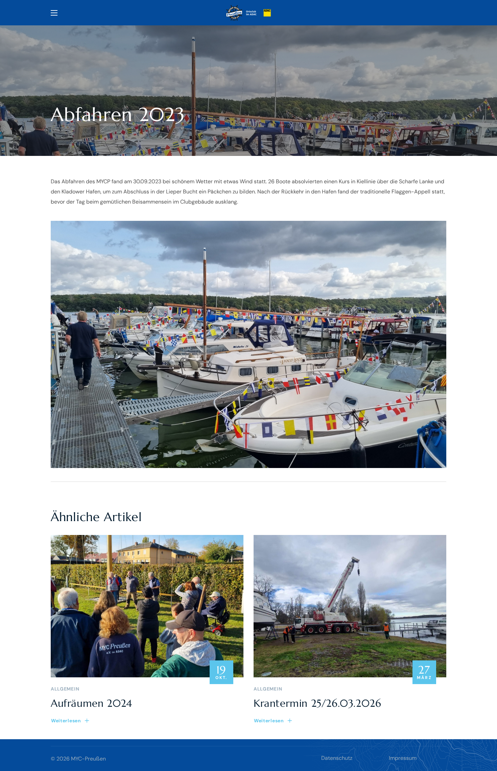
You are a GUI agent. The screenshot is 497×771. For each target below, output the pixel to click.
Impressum (403, 758)
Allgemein (65, 689)
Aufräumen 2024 (91, 703)
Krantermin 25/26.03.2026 (317, 703)
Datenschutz (336, 758)
